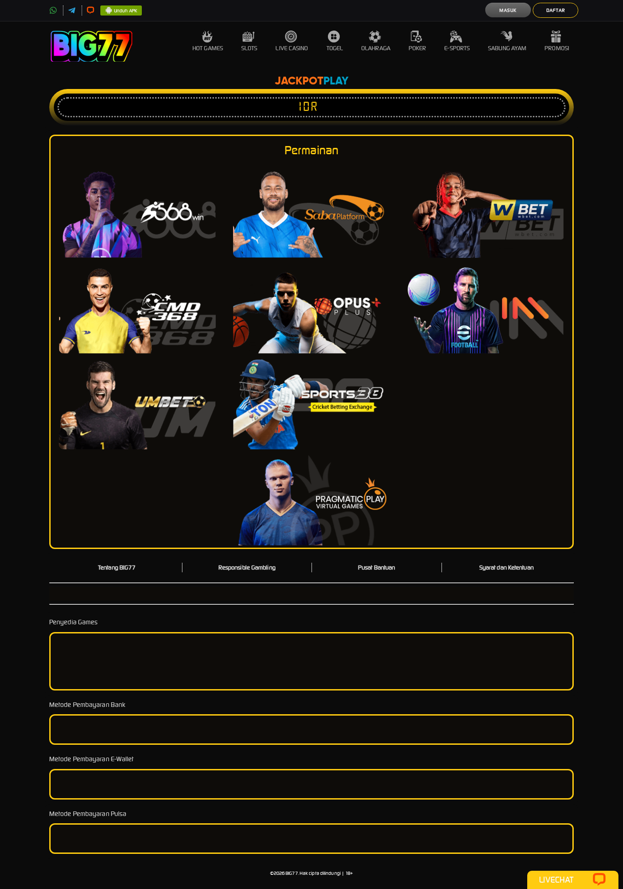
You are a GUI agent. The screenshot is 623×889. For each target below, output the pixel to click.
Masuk (508, 10)
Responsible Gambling (246, 567)
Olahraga (375, 48)
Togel (335, 48)
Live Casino (291, 48)
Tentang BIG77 (116, 567)
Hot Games (207, 48)
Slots (249, 48)
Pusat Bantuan (376, 567)
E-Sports (457, 48)
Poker (417, 48)
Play (335, 81)
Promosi (557, 48)
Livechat (556, 879)
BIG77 (292, 873)
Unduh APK (125, 11)
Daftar (555, 10)
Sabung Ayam (507, 48)
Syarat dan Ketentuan (506, 567)
